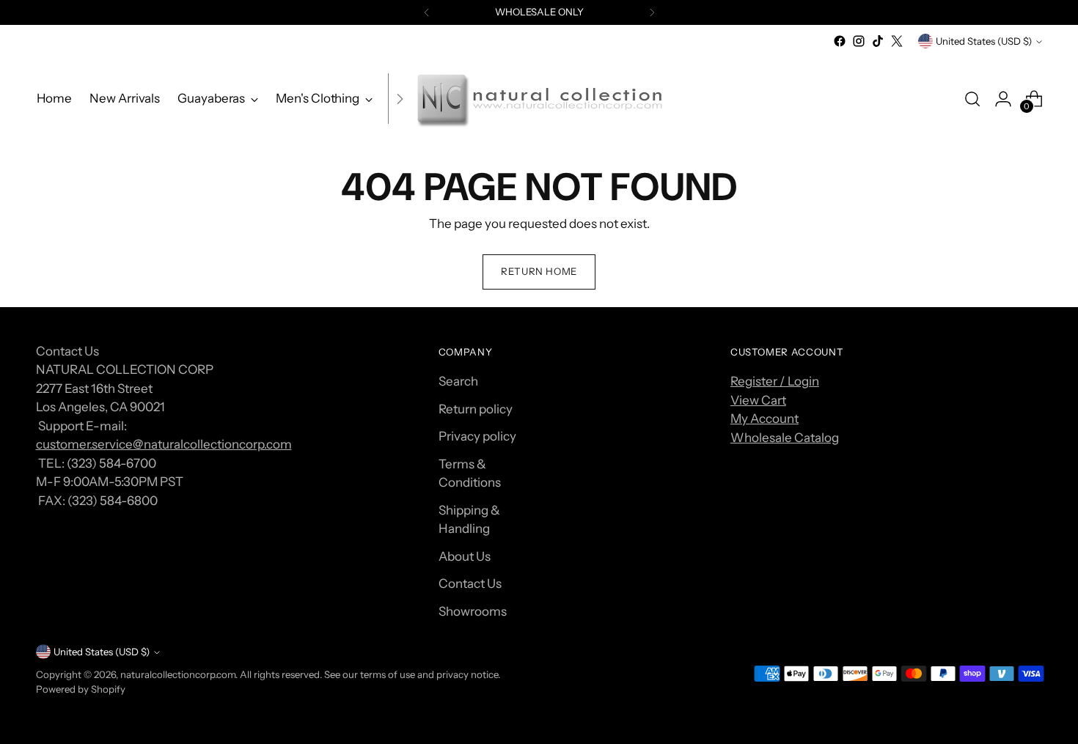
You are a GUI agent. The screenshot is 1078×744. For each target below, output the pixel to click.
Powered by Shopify (80, 689)
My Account (764, 418)
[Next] (652, 12)
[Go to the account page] (1003, 99)
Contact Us (470, 583)
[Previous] (427, 12)
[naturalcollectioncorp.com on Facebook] (839, 41)
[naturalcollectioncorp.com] (539, 98)
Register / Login (774, 381)
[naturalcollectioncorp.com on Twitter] (896, 41)
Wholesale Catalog (784, 437)
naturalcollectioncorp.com (177, 674)
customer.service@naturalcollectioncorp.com (164, 444)
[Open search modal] (972, 99)
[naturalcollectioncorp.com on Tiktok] (877, 41)
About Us (465, 556)
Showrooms (473, 611)
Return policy (476, 409)
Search (458, 381)
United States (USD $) (984, 41)
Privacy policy (477, 436)
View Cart (758, 400)
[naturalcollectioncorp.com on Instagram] (858, 41)
